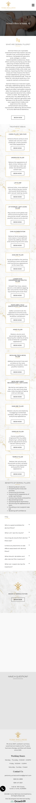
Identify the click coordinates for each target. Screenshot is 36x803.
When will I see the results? (14, 533)
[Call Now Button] (3, 788)
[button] (18, 526)
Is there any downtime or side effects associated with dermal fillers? (15, 548)
